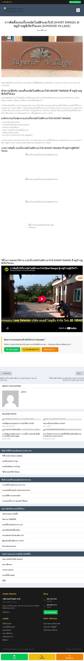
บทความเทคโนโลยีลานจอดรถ (12, 559)
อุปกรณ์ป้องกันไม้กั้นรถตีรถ (11, 530)
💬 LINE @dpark (75, 2)
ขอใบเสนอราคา (8, 637)
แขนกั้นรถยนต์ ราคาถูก (10, 461)
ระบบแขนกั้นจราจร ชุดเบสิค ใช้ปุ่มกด (15, 501)
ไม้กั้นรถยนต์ (7, 624)
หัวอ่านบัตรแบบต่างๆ (9, 546)
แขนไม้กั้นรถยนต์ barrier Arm (12, 525)
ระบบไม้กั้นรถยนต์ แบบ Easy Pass (13, 485)
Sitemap (68, 649)
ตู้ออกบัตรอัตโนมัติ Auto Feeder (13, 541)
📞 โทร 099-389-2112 (31, 349)
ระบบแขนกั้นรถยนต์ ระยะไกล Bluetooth (16, 490)
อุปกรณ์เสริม (7, 630)
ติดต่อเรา (6, 640)
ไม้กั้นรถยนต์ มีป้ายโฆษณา (11, 472)
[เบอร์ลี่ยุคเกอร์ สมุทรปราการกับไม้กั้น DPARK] (21, 419)
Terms (79, 649)
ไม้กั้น (4, 581)
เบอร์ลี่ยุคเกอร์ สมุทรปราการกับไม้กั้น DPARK (18, 423)
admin (23, 392)
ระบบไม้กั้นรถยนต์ (8, 575)
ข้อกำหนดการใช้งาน (51, 630)
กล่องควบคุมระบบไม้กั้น (10, 514)
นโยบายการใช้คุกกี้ (50, 627)
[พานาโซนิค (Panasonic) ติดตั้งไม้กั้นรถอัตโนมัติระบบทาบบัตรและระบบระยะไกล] (62, 430)
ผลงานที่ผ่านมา (42, 30)
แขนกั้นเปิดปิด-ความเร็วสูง (11, 466)
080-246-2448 (52, 599)
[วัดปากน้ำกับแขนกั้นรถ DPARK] (62, 419)
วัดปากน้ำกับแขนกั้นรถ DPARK (54, 423)
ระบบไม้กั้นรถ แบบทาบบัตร (11, 495)
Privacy (74, 649)
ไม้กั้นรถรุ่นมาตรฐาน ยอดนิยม (12, 456)
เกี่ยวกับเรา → (7, 612)
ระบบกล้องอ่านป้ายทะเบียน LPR (13, 535)
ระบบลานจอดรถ (7, 570)
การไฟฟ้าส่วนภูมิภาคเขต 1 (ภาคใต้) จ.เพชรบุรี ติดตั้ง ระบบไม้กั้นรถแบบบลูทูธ (21, 435)
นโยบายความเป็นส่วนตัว (52, 624)
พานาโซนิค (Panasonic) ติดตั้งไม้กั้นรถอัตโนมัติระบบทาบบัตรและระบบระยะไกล (62, 435)
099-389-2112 (52, 605)
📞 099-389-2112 (6, 2)
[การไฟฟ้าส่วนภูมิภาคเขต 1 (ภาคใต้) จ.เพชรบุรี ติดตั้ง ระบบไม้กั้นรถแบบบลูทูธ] (21, 430)
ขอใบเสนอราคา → (50, 349)
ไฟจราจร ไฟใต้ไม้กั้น (9, 519)
